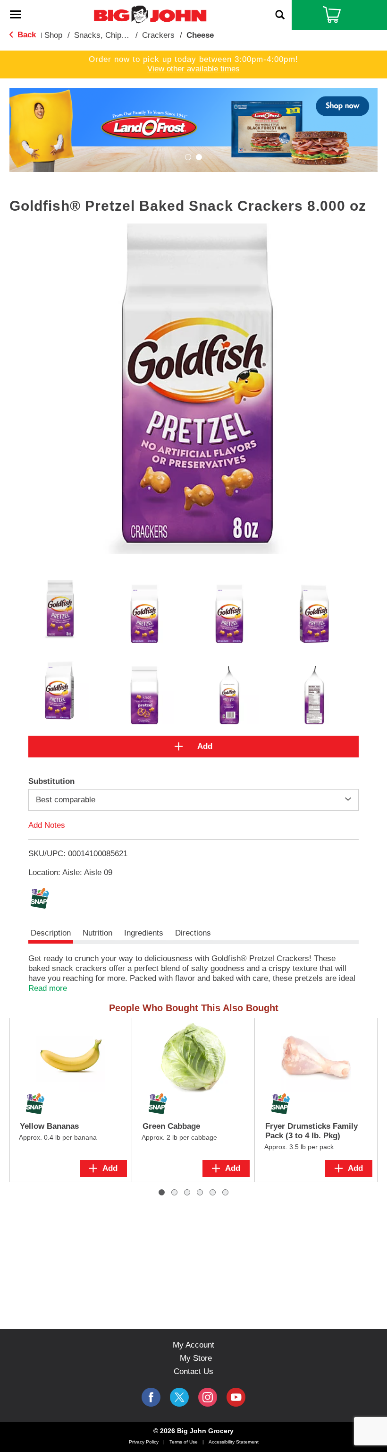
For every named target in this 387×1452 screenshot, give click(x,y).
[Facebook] (151, 1397)
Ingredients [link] (143, 932)
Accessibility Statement (234, 1441)
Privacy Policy (144, 1441)
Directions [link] (193, 932)
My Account (193, 1344)
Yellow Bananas (49, 1126)
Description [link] (51, 932)
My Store (196, 1358)
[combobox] (193, 800)
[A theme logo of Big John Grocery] (150, 13)
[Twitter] (179, 1397)
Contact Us (193, 1371)
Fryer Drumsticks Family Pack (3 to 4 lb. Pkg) (311, 1131)
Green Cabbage (171, 1126)
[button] (193, 129)
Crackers (158, 35)
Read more (47, 988)
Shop (53, 35)
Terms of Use (183, 1441)
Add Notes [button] (46, 824)
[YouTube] (207, 1397)
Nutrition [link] (97, 932)
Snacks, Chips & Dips (112, 35)
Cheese (200, 35)
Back (25, 34)
